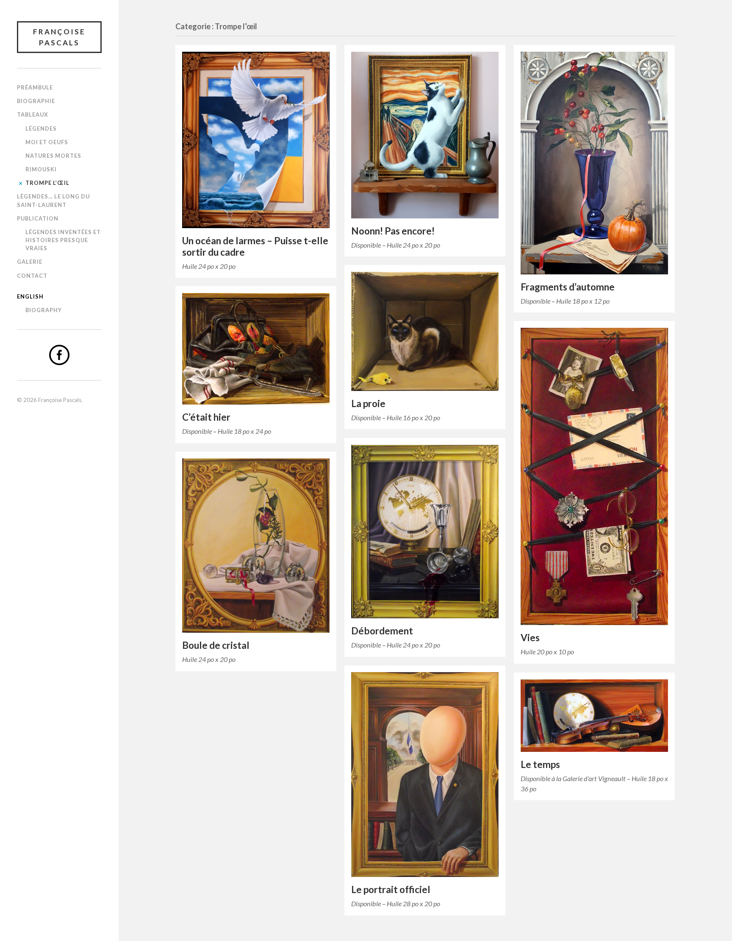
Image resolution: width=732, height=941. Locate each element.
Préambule (35, 87)
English (30, 296)
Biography (43, 310)
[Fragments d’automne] (594, 163)
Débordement (382, 631)
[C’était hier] (256, 349)
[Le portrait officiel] (425, 774)
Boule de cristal (216, 645)
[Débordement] (425, 532)
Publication (37, 218)
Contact (32, 275)
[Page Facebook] (59, 355)
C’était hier (206, 417)
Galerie (29, 261)
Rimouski (41, 169)
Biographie (36, 101)
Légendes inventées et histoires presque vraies (63, 240)
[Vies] (594, 476)
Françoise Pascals (59, 37)
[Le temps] (594, 715)
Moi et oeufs (46, 142)
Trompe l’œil (47, 182)
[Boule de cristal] (256, 545)
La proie (368, 403)
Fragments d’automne (568, 287)
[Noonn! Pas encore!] (425, 135)
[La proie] (425, 331)
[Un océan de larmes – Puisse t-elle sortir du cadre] (256, 140)
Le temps (540, 764)
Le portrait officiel (390, 889)
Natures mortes (53, 155)
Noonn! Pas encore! (393, 231)
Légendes (41, 128)
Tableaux (32, 114)
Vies (530, 637)
